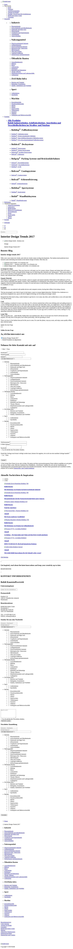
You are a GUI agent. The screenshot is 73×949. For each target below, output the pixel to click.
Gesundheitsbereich (16, 62)
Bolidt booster (12, 208)
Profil (9, 7)
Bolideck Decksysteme (18, 148)
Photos (10, 218)
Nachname (4, 352)
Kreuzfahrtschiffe (16, 102)
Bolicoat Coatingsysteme (19, 175)
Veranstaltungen (12, 211)
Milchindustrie (15, 50)
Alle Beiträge (4, 557)
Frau (8, 349)
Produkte (6, 116)
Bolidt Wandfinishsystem (19, 200)
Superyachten (15, 108)
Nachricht (3, 448)
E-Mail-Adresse (5, 444)
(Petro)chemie (15, 31)
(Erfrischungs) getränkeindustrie (20, 54)
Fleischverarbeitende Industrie (19, 43)
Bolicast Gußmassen (17, 154)
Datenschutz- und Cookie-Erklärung (24, 468)
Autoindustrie (15, 34)
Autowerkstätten (16, 36)
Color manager (5, 924)
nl (4, 225)
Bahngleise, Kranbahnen (18, 84)
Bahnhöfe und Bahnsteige (18, 70)
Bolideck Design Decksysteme (20, 150)
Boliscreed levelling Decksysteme (21, 152)
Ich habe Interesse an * (7, 358)
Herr (4, 349)
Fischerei (13, 112)
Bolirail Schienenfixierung (19, 183)
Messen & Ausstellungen (15, 210)
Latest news (11, 207)
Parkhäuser (14, 68)
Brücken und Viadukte (17, 82)
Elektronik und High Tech (18, 29)
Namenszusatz (5, 354)
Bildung (13, 63)
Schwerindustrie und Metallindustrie (21, 28)
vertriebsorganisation (13, 11)
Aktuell (14, 205)
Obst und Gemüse (16, 51)
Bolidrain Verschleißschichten (20, 165)
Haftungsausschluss (6, 933)
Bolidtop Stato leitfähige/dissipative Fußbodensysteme (27, 138)
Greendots (11, 17)
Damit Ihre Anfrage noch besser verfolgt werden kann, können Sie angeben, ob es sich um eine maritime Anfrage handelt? (35, 453)
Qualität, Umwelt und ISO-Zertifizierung (19, 14)
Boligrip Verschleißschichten (20, 163)
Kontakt (6, 219)
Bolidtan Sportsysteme (18, 192)
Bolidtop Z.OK (16, 167)
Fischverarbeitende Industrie (19, 46)
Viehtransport (15, 110)
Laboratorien (15, 67)
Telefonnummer (5, 442)
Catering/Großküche (17, 53)
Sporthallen (14, 95)
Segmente (7, 19)
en (5, 227)
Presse (9, 213)
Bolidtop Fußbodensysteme (19, 134)
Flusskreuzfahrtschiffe (17, 104)
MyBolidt (7, 222)
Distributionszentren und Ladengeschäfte (22, 73)
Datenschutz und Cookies (8, 935)
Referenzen (7, 202)
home (5, 4)
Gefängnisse (14, 75)
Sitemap (3, 930)
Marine (13, 105)
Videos (10, 216)
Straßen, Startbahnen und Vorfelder (21, 85)
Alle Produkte (34, 122)
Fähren (13, 107)
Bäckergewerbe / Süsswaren (19, 48)
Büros (13, 65)
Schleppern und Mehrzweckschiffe (21, 115)
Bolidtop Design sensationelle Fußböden (23, 136)
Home (6, 821)
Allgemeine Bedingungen (8, 932)
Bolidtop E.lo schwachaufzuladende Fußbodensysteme (27, 140)
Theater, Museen (16, 71)
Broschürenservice (6, 922)
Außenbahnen (15, 93)
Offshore (13, 113)
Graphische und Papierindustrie (20, 33)
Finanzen (10, 9)
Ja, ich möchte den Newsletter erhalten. (13, 450)
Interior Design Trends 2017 (10, 338)
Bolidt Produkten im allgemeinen (12, 340)
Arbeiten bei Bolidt (13, 12)
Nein (7, 455)
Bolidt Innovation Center (15, 15)
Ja (3, 455)
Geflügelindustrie (16, 45)
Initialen (3, 357)
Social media (11, 215)
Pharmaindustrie (15, 26)
